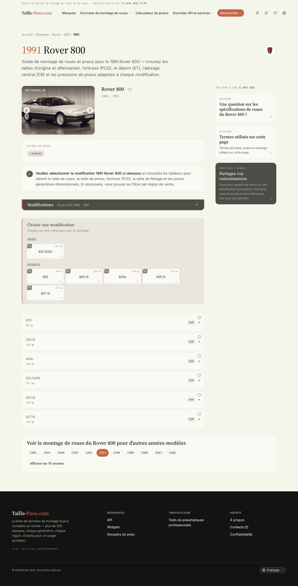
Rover (56, 34)
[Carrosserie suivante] (90, 110)
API (109, 520)
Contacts (237, 527)
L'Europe (36, 153)
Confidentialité (241, 534)
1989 (130, 453)
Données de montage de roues (104, 13)
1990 (116, 453)
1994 (60, 453)
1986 (172, 453)
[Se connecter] (257, 13)
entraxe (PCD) (97, 68)
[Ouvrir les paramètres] (284, 13)
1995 (46, 453)
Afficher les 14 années (47, 463)
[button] (113, 204)
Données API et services (191, 13)
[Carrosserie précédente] (26, 110)
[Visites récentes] (266, 13)
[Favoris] (275, 13)
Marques (69, 13)
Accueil (27, 34)
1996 (32, 453)
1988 (144, 453)
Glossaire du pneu (121, 534)
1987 (158, 453)
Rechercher (229, 13)
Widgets (113, 527)
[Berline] (59, 132)
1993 (74, 453)
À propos (237, 520)
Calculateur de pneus (152, 13)
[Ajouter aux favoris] (129, 89)
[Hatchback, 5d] (57, 132)
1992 (88, 453)
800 (67, 34)
